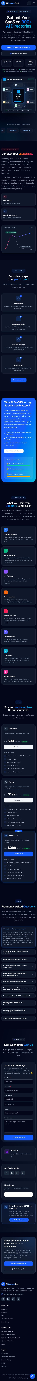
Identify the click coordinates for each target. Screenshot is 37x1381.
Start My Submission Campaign (17, 47)
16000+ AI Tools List (7, 1341)
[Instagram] (17, 1173)
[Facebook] (23, 1173)
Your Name (7, 1078)
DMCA (3, 1363)
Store (3, 1344)
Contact (4, 1312)
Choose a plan (17, 380)
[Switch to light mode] (29, 3)
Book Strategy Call (19, 1269)
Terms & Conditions (8, 1357)
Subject (6, 1109)
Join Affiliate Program (18, 1220)
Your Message (8, 1118)
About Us (4, 1309)
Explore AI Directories (19, 53)
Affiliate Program (7, 1319)
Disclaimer (5, 1353)
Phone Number (8, 1095)
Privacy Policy (6, 1360)
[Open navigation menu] (34, 3)
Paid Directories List (7, 1331)
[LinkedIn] (12, 1173)
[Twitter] (6, 1173)
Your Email (7, 1086)
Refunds (4, 1366)
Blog (2, 1315)
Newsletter (5, 1322)
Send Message (20, 1137)
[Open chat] (32, 1376)
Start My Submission (12, 451)
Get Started (17, 747)
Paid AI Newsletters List (8, 1334)
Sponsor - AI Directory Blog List (10, 1337)
